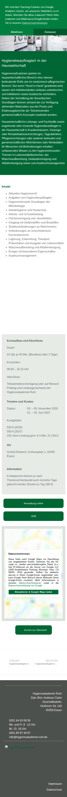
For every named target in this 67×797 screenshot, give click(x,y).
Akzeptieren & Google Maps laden (33, 592)
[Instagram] (16, 776)
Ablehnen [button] (17, 32)
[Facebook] (8, 776)
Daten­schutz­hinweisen (30, 583)
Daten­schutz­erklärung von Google (25, 585)
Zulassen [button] (50, 32)
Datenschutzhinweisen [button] (34, 22)
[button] (3, 40)
